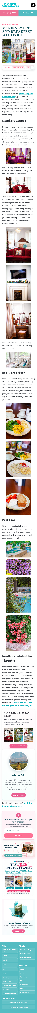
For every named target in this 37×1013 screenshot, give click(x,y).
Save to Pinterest (18, 746)
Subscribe (18, 835)
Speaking (23, 977)
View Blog (6, 977)
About (22, 969)
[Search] (33, 5)
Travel (5, 960)
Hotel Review (7, 981)
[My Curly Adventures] (15, 5)
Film (21, 981)
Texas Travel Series (9, 985)
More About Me (18, 795)
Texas (5, 955)
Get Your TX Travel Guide (27, 13)
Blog (4, 964)
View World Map (25, 957)
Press (22, 973)
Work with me (24, 984)
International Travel (9, 993)
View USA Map (25, 953)
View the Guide (18, 931)
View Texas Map (25, 950)
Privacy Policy (24, 992)
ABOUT (5, 969)
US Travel (6, 989)
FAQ (21, 988)
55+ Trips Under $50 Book (9, 950)
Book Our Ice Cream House (9, 13)
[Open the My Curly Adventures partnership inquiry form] (18, 849)
